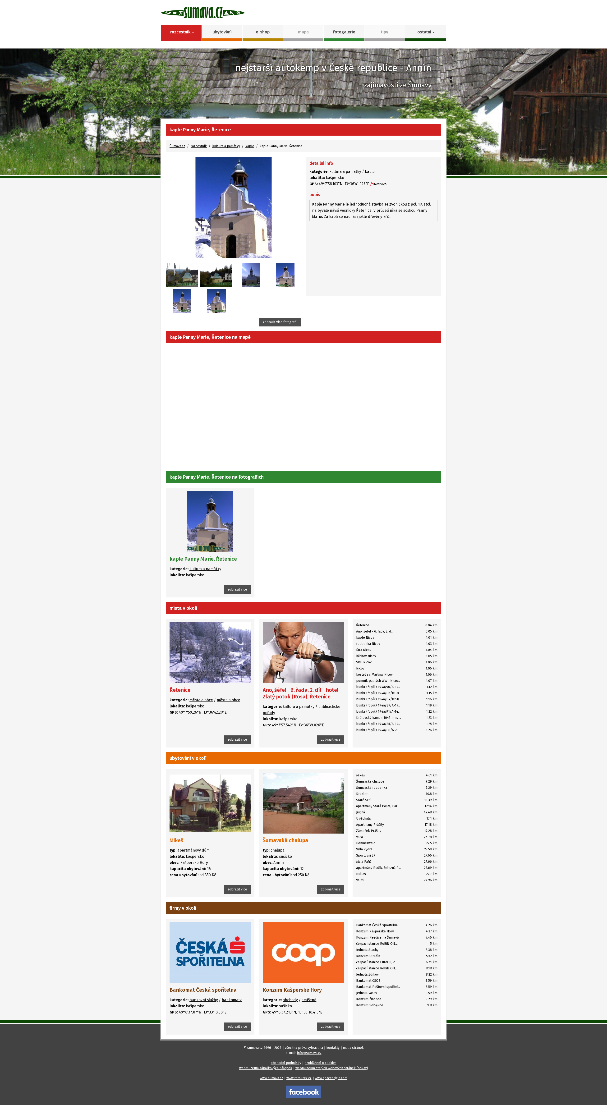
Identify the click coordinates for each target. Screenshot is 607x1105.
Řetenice (180, 690)
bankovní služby (203, 1000)
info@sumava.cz (309, 1053)
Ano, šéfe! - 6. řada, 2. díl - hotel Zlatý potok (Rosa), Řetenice (300, 693)
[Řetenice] (210, 652)
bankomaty (232, 1000)
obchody (290, 1000)
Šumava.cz (177, 146)
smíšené (309, 1000)
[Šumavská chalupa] (303, 802)
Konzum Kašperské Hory (292, 990)
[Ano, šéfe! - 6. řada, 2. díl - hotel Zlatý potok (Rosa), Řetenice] (303, 652)
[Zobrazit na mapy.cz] (378, 184)
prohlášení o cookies (320, 1063)
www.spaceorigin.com (331, 1078)
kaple (249, 146)
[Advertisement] (373, 259)
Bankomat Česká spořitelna (203, 990)
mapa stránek (353, 1048)
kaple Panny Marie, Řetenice (203, 559)
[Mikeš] (210, 802)
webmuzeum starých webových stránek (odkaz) (331, 1068)
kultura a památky (226, 146)
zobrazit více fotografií (280, 322)
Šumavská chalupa (285, 840)
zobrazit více (237, 589)
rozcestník (199, 146)
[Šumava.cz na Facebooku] (303, 1092)
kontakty (333, 1048)
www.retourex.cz (299, 1078)
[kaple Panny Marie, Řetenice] (233, 207)
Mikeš (176, 840)
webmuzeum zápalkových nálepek (265, 1068)
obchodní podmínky (286, 1063)
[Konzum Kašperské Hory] (303, 952)
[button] (425, 33)
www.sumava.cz (271, 1078)
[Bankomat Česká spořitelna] (210, 952)
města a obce (201, 700)
